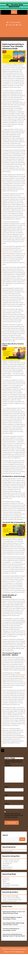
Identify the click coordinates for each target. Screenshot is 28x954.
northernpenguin (15, 22)
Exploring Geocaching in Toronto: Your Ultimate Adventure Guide (14, 912)
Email (6, 795)
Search (5, 835)
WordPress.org (20, 952)
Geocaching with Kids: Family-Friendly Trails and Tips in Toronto (13, 923)
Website (6, 804)
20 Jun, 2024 (11, 25)
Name (6, 787)
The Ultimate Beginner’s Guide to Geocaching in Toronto (12, 918)
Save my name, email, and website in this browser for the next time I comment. (13, 815)
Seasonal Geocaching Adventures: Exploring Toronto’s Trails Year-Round (14, 935)
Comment (7, 765)
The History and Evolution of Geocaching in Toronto (11, 929)
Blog (20, 25)
